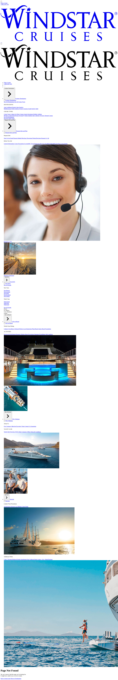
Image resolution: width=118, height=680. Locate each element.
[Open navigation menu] (1, 1)
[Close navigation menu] (1, 44)
